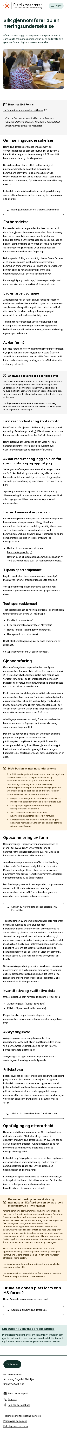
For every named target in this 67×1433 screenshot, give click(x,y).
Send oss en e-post (15, 1393)
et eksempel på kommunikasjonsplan (42, 557)
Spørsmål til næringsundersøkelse (29, 1310)
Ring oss (10, 1399)
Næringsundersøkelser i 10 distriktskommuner (35, 209)
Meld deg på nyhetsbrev (15, 1426)
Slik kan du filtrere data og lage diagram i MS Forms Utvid (34, 909)
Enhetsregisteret (25, 431)
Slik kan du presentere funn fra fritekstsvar (34, 1113)
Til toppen (12, 1364)
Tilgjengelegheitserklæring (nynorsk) (22, 1416)
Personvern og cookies (15, 1421)
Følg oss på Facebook (16, 1405)
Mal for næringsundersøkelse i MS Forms (25, 110)
